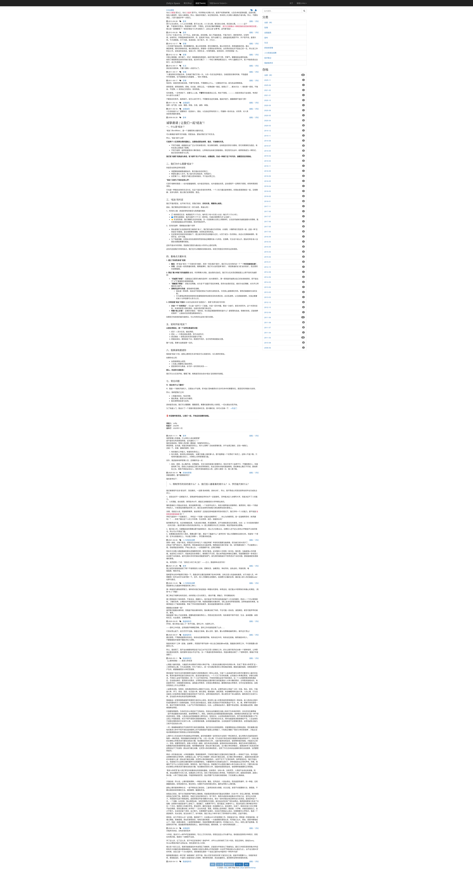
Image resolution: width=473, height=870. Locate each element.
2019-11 (267, 135)
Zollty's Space (173, 3)
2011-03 (267, 337)
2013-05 (267, 292)
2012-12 (267, 302)
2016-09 (267, 236)
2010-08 (267, 342)
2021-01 (267, 95)
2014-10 (267, 267)
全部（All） (268, 22)
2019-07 (267, 145)
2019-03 (267, 161)
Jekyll (242, 867)
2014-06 (267, 277)
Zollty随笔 (170, 10)
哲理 (184, 43)
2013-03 (267, 297)
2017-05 (267, 226)
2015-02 (267, 257)
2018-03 (267, 191)
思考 (184, 21)
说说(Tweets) (200, 3)
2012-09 (267, 312)
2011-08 (267, 322)
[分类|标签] (251, 10)
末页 (246, 864)
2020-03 (267, 125)
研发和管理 (187, 472)
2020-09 (267, 105)
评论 (257, 21)
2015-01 (267, 262)
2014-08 (267, 272)
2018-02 (267, 196)
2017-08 (267, 211)
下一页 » (239, 864)
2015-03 (267, 252)
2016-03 (267, 241)
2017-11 (267, 206)
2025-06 (267, 85)
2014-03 (267, 282)
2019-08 (267, 140)
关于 (291, 3)
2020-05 (267, 115)
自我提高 (186, 102)
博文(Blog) (188, 3)
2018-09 (267, 171)
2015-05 (267, 246)
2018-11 (267, 166)
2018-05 (267, 181)
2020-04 (267, 120)
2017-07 (267, 216)
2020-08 (267, 110)
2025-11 (267, 80)
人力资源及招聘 (189, 540)
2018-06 (267, 176)
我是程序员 (187, 621)
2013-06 (267, 287)
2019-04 (267, 156)
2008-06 (267, 347)
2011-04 (267, 332)
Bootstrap (252, 867)
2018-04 (267, 186)
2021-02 (267, 90)
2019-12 (267, 130)
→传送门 (233, 408)
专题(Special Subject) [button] (217, 3)
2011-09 (267, 317)
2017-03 (267, 231)
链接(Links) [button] (301, 3)
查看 (251, 21)
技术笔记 (267, 58)
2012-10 (267, 307)
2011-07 (267, 327)
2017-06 (267, 221)
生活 (184, 65)
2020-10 (267, 100)
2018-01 (267, 201)
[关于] (256, 10)
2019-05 (267, 151)
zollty (225, 867)
